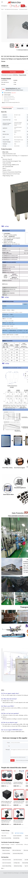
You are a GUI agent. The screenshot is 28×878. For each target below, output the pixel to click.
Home (2, 9)
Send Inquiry (13, 72)
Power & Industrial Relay (6, 838)
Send (12, 760)
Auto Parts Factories (18, 859)
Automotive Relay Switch (18, 853)
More (2, 868)
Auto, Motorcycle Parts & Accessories (11, 9)
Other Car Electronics (16, 850)
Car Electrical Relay (6, 853)
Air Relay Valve (17, 862)
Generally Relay (16, 838)
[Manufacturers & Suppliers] (14, 2)
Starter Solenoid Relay (6, 866)
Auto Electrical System (23, 9)
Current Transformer (17, 835)
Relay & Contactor (6, 850)
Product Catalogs (19, 833)
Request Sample (22, 74)
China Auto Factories (6, 859)
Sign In (3, 102)
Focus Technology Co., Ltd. (16, 872)
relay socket (3, 835)
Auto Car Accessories (6, 862)
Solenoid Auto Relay (18, 866)
